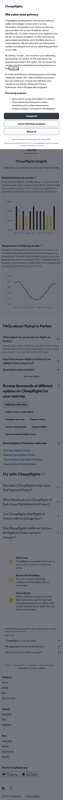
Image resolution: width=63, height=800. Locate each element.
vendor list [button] (14, 68)
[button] (31, 116)
